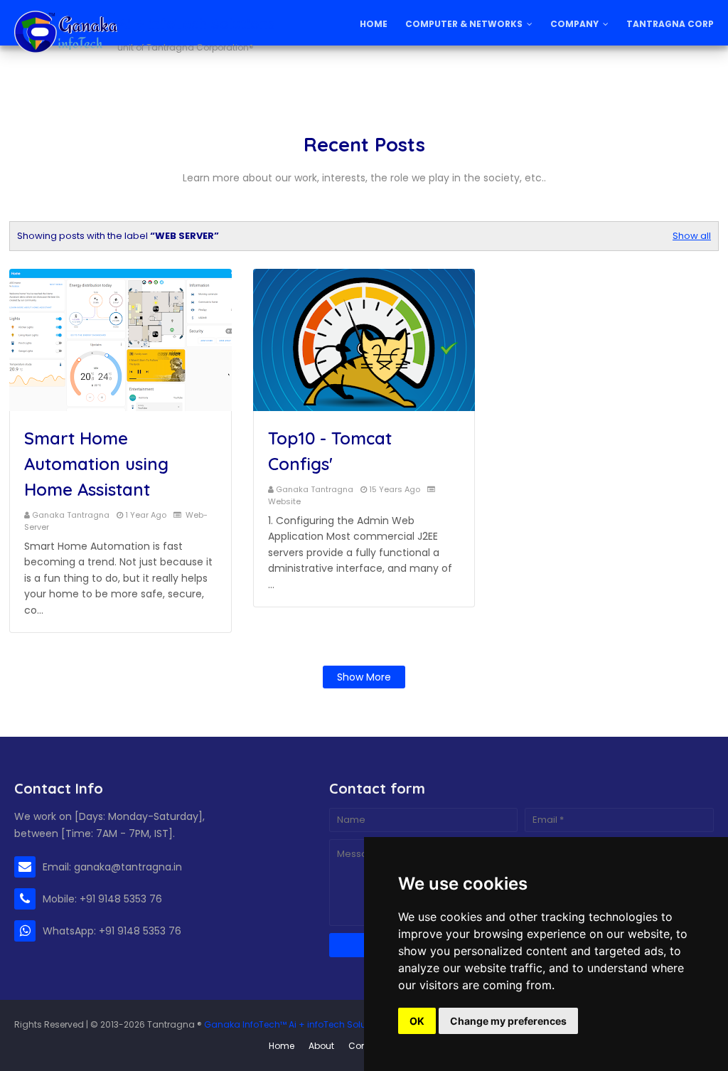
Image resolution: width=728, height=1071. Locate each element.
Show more (364, 677)
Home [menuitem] (373, 24)
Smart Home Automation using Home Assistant (96, 463)
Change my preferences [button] (508, 1021)
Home (281, 1046)
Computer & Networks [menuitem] (464, 24)
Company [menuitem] (574, 24)
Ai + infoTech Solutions (196, 24)
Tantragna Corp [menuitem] (670, 24)
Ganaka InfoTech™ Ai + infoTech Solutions (295, 1024)
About (321, 1046)
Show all (692, 236)
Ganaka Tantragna (70, 515)
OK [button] (417, 1021)
